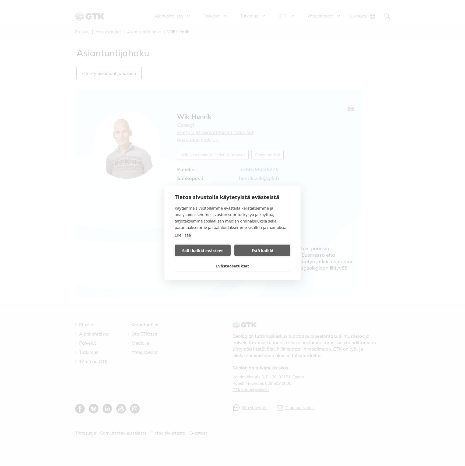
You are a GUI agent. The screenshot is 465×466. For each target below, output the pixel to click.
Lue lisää (183, 235)
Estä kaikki (262, 250)
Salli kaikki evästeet (202, 250)
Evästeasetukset (232, 266)
